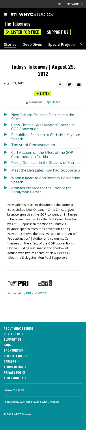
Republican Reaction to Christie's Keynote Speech (45, 136)
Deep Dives (32, 44)
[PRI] (18, 285)
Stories (10, 44)
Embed (56, 102)
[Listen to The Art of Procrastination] (7, 145)
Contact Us (12, 333)
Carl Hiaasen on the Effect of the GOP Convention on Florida (42, 154)
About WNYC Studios (19, 328)
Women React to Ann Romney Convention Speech (45, 179)
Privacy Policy (14, 372)
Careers (10, 361)
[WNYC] (45, 285)
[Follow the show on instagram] (56, 389)
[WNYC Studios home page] (37, 15)
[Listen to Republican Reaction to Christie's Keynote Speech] (7, 136)
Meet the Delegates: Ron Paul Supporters (45, 170)
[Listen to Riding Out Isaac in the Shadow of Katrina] (7, 162)
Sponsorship (14, 350)
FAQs (7, 344)
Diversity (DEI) (14, 355)
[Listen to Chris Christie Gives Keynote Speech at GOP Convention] (7, 126)
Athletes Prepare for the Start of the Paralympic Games (41, 190)
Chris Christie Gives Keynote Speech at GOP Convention (43, 126)
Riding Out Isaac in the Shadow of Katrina (45, 162)
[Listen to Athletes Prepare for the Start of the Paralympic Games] (7, 189)
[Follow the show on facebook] (32, 389)
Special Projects (62, 44)
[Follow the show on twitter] (44, 389)
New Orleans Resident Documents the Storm (42, 116)
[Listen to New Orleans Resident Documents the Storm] (7, 116)
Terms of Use (13, 367)
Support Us (57, 32)
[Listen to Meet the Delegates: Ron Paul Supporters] (7, 170)
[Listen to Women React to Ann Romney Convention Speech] (7, 179)
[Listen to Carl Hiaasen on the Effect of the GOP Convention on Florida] (7, 154)
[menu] (5, 15)
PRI (28, 293)
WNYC (42, 293)
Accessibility (13, 377)
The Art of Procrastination (33, 144)
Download (35, 102)
